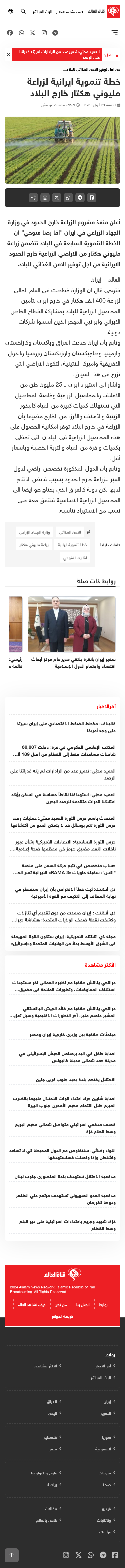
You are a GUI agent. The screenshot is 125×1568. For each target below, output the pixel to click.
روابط (103, 1303)
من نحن (61, 1303)
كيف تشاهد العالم (69, 11)
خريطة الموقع (62, 1315)
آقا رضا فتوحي (75, 557)
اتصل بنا (83, 1303)
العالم (114, 278)
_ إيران (98, 278)
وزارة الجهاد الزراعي (34, 531)
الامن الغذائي (70, 531)
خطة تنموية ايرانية (72, 544)
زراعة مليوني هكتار (34, 544)
